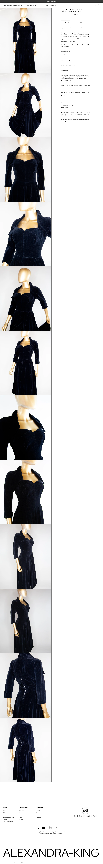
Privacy (21, 819)
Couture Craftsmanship (8, 817)
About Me (5, 810)
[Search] (91, 5)
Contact (38, 810)
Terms (20, 817)
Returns (21, 813)
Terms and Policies (96, 862)
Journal (38, 813)
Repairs (21, 815)
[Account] (95, 5)
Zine (37, 815)
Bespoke (5, 819)
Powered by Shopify (19, 862)
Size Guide (5, 815)
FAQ (4, 813)
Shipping (21, 810)
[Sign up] (73, 838)
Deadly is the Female (8, 821)
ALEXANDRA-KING (10, 862)
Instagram (38, 817)
